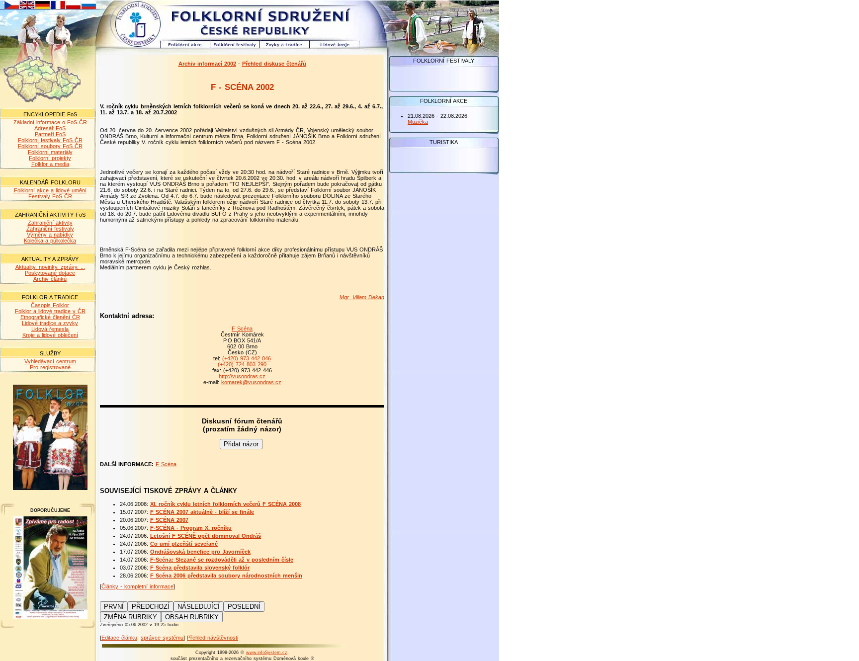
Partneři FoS (50, 134)
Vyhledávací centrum (50, 361)
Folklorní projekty (50, 158)
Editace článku (119, 638)
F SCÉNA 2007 (169, 520)
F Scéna (242, 328)
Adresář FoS (50, 128)
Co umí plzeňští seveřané (184, 544)
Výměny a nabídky (50, 235)
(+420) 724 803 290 (242, 364)
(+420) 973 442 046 (246, 358)
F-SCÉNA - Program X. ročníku (191, 528)
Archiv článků (50, 279)
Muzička (418, 122)
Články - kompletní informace (137, 586)
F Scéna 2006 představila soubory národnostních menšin (226, 575)
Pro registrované (50, 367)
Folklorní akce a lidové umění (50, 190)
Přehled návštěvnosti (212, 638)
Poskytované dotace (50, 273)
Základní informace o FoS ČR (50, 122)
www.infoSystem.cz (266, 652)
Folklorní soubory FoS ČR (50, 146)
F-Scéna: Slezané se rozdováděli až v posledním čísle (221, 560)
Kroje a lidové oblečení (50, 335)
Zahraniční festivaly (50, 229)
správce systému (162, 638)
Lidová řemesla (50, 329)
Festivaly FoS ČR (50, 196)
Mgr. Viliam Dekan (362, 297)
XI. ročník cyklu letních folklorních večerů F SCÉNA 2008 (225, 504)
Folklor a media (50, 164)
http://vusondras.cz (242, 376)
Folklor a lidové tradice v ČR (50, 311)
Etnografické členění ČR (50, 317)
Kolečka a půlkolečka (50, 241)
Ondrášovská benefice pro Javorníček (200, 552)
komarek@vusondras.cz (251, 382)
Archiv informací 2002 (207, 64)
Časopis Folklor (50, 305)
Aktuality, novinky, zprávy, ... (50, 267)
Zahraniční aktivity (50, 223)
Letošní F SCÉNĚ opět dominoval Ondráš (205, 536)
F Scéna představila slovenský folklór (200, 568)
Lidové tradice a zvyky (50, 323)
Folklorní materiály (50, 152)
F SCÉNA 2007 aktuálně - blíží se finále (202, 512)
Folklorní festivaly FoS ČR (50, 140)
